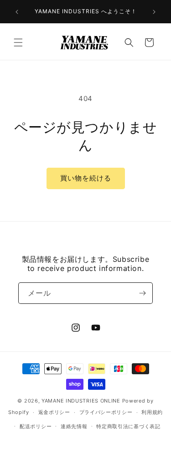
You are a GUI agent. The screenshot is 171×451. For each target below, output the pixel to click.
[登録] (142, 293)
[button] (18, 42)
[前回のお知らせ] (17, 12)
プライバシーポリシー (106, 412)
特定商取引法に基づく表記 (128, 426)
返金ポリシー (54, 412)
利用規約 (152, 412)
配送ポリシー (36, 426)
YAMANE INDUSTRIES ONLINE (80, 401)
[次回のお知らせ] (154, 12)
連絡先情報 (74, 426)
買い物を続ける (85, 178)
